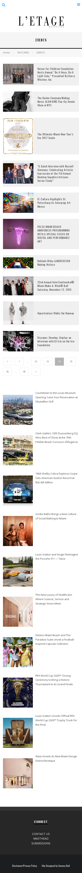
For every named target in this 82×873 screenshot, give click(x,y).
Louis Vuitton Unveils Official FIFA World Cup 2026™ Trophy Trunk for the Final (56, 720)
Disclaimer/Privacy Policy (24, 866)
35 (71, 361)
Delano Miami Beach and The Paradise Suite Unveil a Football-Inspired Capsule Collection (54, 639)
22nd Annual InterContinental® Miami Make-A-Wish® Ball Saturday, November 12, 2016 (55, 285)
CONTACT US (41, 834)
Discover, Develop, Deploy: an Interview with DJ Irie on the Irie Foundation (55, 341)
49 (24, 371)
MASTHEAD (41, 838)
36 (7, 371)
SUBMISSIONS (40, 843)
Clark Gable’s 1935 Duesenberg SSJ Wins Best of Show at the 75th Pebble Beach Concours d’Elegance (56, 437)
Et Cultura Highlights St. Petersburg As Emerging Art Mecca (54, 202)
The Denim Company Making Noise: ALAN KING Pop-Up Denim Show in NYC (56, 101)
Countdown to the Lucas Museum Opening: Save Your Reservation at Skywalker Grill (56, 397)
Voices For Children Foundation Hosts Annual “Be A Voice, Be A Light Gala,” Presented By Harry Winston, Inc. (56, 74)
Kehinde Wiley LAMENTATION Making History (53, 263)
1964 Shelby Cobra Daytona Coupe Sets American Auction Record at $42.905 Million (56, 478)
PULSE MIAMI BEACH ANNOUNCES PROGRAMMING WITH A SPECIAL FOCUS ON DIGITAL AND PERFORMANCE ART (53, 233)
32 (36, 361)
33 (48, 361)
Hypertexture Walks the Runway (55, 313)
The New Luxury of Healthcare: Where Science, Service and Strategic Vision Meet (53, 599)
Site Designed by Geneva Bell (56, 866)
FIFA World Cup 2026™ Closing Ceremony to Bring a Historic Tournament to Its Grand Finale (54, 680)
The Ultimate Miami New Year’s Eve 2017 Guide (55, 136)
